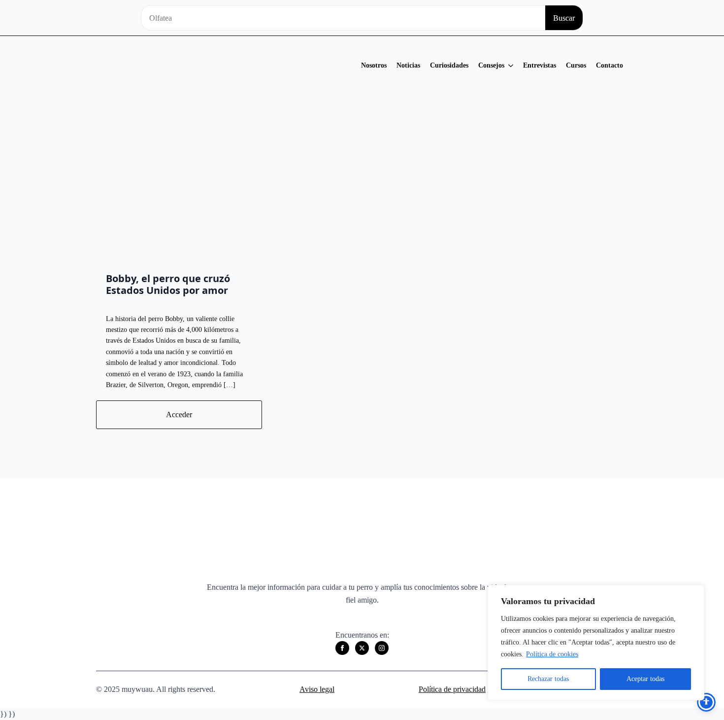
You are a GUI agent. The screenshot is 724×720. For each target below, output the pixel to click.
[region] (596, 642)
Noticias (408, 65)
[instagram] (382, 648)
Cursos (576, 65)
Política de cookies (552, 654)
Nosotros (374, 65)
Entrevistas (539, 65)
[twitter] (362, 648)
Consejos (491, 65)
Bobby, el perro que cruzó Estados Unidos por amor (168, 284)
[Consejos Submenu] (511, 65)
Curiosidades (449, 65)
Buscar (564, 18)
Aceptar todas (645, 679)
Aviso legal (316, 689)
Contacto (609, 65)
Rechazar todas (548, 679)
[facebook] (342, 648)
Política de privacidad (452, 689)
